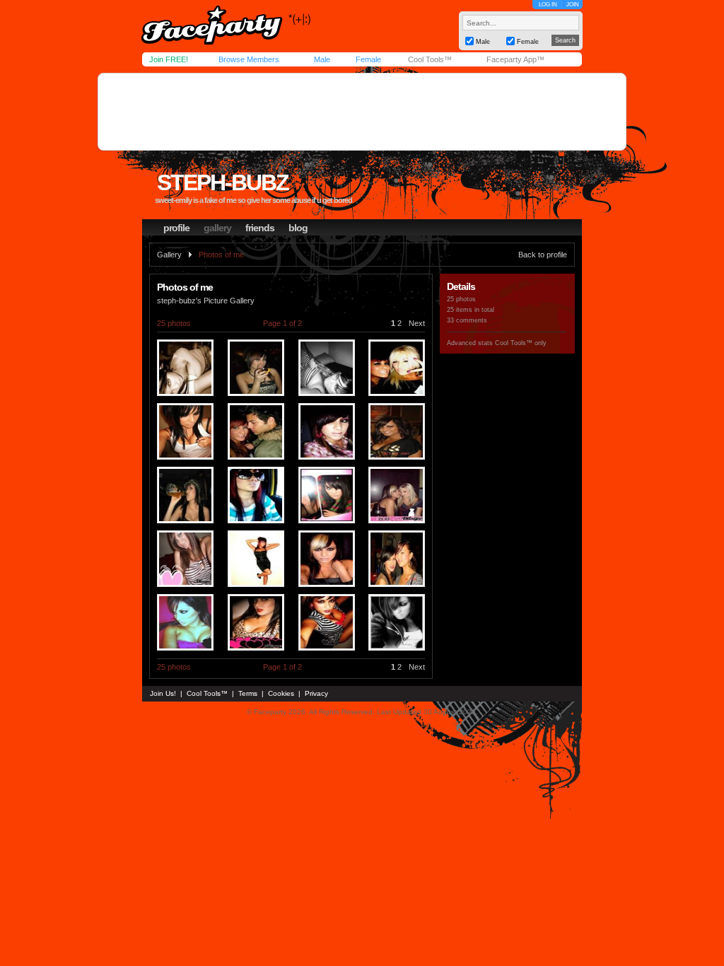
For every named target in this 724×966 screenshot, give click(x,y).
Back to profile (542, 254)
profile (176, 227)
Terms (247, 693)
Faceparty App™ (515, 59)
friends (259, 227)
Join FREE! (168, 59)
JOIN (572, 4)
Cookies (281, 693)
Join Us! (163, 693)
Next (417, 323)
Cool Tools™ (430, 59)
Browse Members (248, 59)
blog (298, 227)
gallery (217, 227)
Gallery (169, 254)
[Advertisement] (362, 112)
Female (368, 59)
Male (322, 59)
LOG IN (548, 4)
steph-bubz (222, 182)
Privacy (316, 693)
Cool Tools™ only (521, 343)
